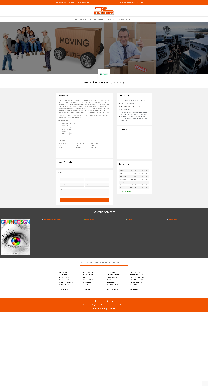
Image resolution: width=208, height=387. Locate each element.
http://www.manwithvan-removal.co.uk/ (133, 100)
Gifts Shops (86, 284)
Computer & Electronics (66, 292)
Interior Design (110, 272)
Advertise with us (99, 19)
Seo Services (134, 284)
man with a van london (140, 114)
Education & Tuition (88, 272)
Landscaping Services (112, 277)
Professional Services (137, 279)
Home (75, 19)
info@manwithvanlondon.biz (129, 103)
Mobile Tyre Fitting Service (114, 292)
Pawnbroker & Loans (136, 274)
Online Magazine (135, 272)
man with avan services (128, 116)
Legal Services (110, 282)
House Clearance (126, 112)
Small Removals (136, 118)
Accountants (63, 270)
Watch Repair (134, 289)
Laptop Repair (110, 279)
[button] (2, 48)
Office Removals (140, 116)
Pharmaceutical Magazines (138, 277)
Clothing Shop (63, 289)
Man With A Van (128, 114)
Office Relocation (135, 270)
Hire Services (86, 289)
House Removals (137, 112)
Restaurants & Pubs (136, 282)
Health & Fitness (87, 287)
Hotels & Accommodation (113, 270)
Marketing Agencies (112, 289)
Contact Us (111, 19)
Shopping (133, 287)
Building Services (64, 284)
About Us (83, 19)
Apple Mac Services (64, 272)
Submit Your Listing (123, 19)
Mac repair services (112, 284)
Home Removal (87, 292)
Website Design (134, 292)
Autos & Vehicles (64, 277)
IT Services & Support (112, 274)
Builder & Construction (66, 282)
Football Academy (88, 279)
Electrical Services (88, 270)
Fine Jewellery (87, 277)
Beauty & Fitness (64, 279)
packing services (126, 118)
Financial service (88, 274)
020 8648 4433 (125, 109)
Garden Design (87, 282)
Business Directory (64, 287)
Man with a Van (110, 287)
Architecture (63, 274)
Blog (89, 19)
